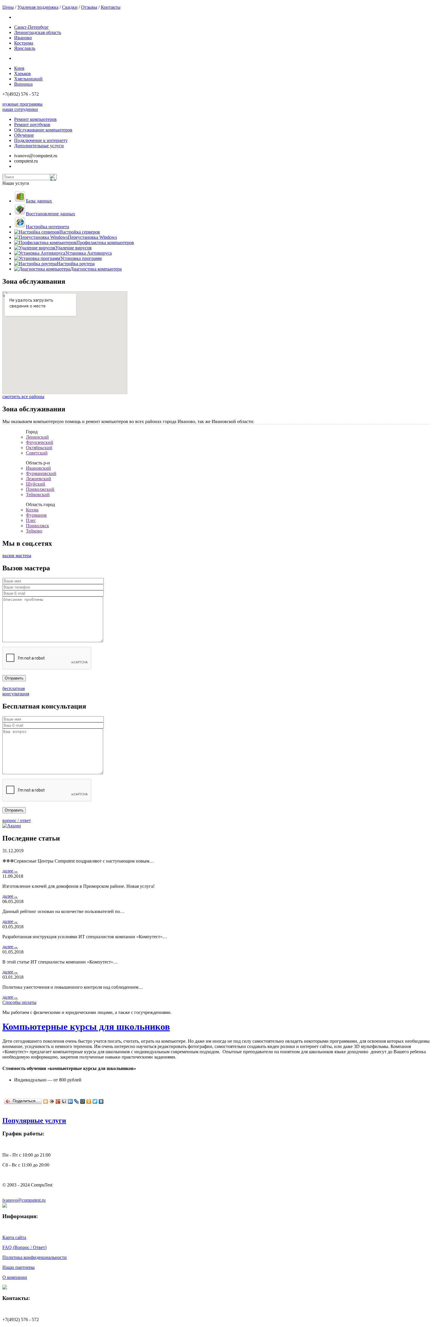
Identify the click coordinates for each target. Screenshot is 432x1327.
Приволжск (37, 525)
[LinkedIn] (70, 1101)
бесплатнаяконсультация (15, 691)
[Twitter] (95, 1101)
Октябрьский (39, 447)
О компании (14, 1277)
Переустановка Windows (92, 237)
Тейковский (38, 494)
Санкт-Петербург (31, 27)
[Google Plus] (58, 1101)
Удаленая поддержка (37, 7)
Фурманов (36, 515)
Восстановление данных (50, 213)
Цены (8, 7)
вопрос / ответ (16, 820)
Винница (23, 84)
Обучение (24, 135)
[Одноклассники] (89, 1101)
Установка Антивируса (88, 253)
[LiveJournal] (76, 1101)
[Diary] (52, 1101)
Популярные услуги (34, 1120)
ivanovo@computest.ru (24, 1200)
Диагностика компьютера (96, 268)
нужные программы (22, 104)
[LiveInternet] (64, 1101)
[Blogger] (46, 1101)
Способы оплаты (19, 1002)
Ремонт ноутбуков (32, 124)
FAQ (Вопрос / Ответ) (24, 1247)
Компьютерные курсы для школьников (86, 1026)
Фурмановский (41, 473)
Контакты (110, 7)
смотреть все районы (23, 396)
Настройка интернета (47, 226)
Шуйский (35, 483)
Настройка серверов (79, 231)
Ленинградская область (37, 32)
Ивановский (38, 468)
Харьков (22, 73)
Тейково (34, 530)
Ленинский (37, 437)
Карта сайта (14, 1237)
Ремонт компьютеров (35, 119)
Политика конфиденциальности (34, 1257)
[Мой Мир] (83, 1101)
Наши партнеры (18, 1267)
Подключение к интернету (41, 140)
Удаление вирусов (73, 247)
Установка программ (81, 258)
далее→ (10, 870)
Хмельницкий (28, 78)
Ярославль (24, 48)
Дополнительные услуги (39, 145)
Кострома (23, 42)
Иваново (23, 37)
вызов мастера (16, 555)
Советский (37, 452)
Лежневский (38, 478)
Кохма (32, 509)
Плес (31, 520)
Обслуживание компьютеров (43, 129)
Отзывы (89, 7)
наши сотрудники (20, 109)
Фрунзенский (39, 442)
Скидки (70, 7)
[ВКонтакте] (101, 1101)
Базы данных (39, 200)
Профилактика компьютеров (105, 242)
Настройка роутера (76, 263)
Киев (19, 68)
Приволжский (40, 489)
